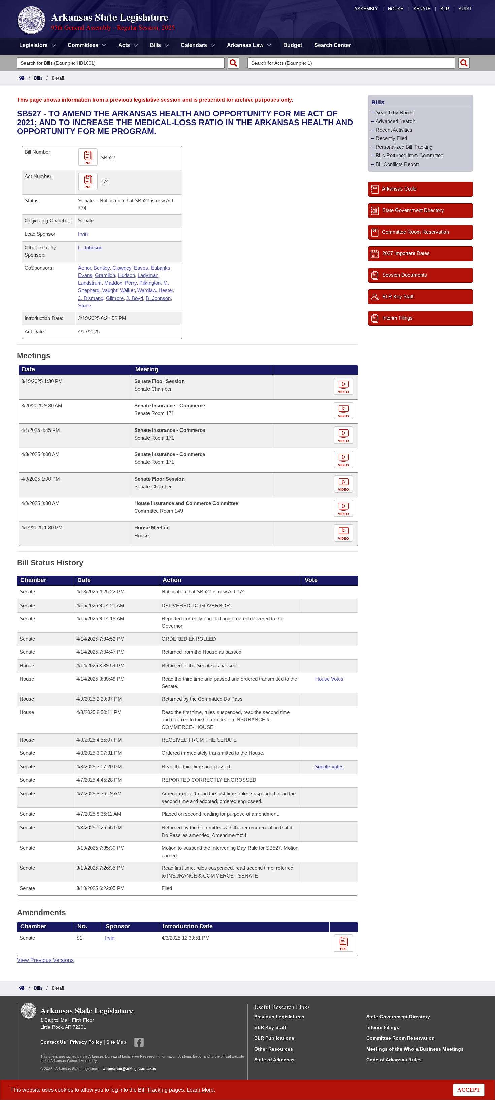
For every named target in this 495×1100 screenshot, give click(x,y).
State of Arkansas (274, 1059)
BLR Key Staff (270, 1027)
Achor (84, 268)
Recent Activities (394, 130)
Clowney (121, 268)
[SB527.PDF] (88, 157)
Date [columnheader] (28, 369)
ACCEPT (468, 1090)
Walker (127, 290)
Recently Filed (391, 138)
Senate (422, 8)
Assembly (366, 8)
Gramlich (105, 275)
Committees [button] (83, 45)
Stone (84, 305)
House (395, 8)
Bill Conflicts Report (397, 164)
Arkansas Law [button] (245, 45)
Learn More (200, 1090)
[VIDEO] (344, 387)
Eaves (141, 268)
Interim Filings (382, 1027)
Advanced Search (395, 121)
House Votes (329, 679)
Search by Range (395, 112)
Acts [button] (124, 45)
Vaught (109, 290)
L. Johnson (90, 247)
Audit (465, 8)
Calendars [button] (194, 45)
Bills (38, 78)
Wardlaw (146, 290)
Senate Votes (329, 766)
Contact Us (53, 1041)
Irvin (83, 234)
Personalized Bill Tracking (404, 147)
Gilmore (115, 298)
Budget (292, 45)
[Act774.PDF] (88, 181)
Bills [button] (155, 45)
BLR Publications (274, 1038)
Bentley (102, 268)
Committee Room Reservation (400, 1038)
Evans (85, 275)
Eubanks (160, 268)
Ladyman (148, 275)
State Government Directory (398, 1016)
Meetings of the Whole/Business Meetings (415, 1049)
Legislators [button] (33, 45)
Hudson (126, 275)
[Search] (233, 63)
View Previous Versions (45, 960)
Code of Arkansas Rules (394, 1059)
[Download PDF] (344, 943)
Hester (166, 290)
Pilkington (150, 283)
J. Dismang (90, 298)
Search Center (332, 45)
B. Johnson (158, 298)
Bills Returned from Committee (409, 155)
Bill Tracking (153, 1090)
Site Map (116, 1041)
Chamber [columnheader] (33, 580)
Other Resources (273, 1049)
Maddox (113, 283)
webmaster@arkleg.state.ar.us (129, 1069)
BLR (444, 8)
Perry (131, 283)
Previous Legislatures (279, 1016)
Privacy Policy (86, 1041)
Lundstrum (90, 283)
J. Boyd (134, 298)
